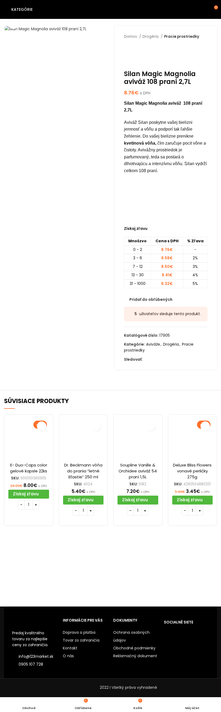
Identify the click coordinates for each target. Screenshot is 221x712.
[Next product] (205, 44)
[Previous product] (194, 44)
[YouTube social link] (166, 359)
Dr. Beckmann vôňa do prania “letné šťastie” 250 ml (83, 471)
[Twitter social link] (153, 359)
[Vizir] (190, 570)
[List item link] (34, 664)
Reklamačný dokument (135, 656)
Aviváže (153, 344)
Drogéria (151, 36)
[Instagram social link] (159, 359)
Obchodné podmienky (134, 648)
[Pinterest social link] (172, 359)
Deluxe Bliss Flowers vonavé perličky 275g (192, 471)
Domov (131, 36)
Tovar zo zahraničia (81, 640)
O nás (68, 656)
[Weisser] (30, 570)
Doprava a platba (79, 632)
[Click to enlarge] (13, 23)
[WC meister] (83, 570)
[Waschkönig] (137, 570)
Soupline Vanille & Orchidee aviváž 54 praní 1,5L (138, 471)
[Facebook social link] (147, 359)
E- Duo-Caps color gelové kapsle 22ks (28, 468)
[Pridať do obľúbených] (41, 426)
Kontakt (70, 648)
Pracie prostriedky (181, 36)
